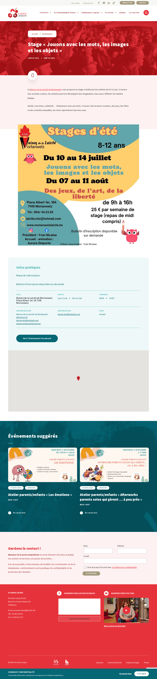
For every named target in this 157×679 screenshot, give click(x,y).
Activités (109, 13)
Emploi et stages (132, 662)
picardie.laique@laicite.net (24, 610)
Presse (146, 662)
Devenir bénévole (115, 662)
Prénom (120, 546)
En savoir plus (125, 674)
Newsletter (127, 3)
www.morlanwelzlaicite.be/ (28, 323)
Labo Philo (75, 3)
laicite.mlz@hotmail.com (27, 320)
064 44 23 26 (21, 317)
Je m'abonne (91, 573)
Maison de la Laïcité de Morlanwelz (46, 89)
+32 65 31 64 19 (17, 614)
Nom (86, 546)
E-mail (86, 556)
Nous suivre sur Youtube (114, 626)
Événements (47, 34)
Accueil (35, 34)
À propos (44, 13)
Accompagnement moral (65, 13)
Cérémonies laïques (90, 13)
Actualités (134, 13)
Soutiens (99, 662)
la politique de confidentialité (124, 567)
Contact (142, 3)
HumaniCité (88, 3)
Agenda (122, 13)
